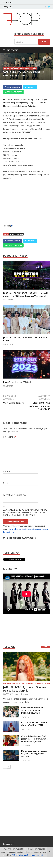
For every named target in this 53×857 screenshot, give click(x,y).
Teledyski (26, 683)
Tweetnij (31, 87)
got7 (12, 234)
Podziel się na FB (13, 87)
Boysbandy (8, 68)
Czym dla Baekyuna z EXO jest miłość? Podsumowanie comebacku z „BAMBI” (34, 739)
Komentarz (9, 437)
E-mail (7, 483)
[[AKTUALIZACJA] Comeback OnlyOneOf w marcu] (26, 334)
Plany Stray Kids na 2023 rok (17, 382)
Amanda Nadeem (21, 694)
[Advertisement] (11, 629)
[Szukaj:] (32, 42)
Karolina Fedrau (21, 75)
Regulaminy (8, 844)
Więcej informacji (20, 855)
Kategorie (12, 50)
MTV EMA (19, 234)
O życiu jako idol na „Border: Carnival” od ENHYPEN (34, 723)
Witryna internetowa (14, 495)
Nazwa (7, 471)
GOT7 (16, 68)
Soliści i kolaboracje (11, 683)
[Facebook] (46, 7)
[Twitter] (48, 7)
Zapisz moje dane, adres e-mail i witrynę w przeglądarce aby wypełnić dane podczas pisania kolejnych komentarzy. (25, 512)
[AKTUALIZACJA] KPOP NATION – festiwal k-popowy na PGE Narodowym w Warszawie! (26, 294)
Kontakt (10, 2)
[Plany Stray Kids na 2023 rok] (26, 379)
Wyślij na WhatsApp (14, 92)
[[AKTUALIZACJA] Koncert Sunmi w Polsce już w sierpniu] (26, 666)
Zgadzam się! (37, 855)
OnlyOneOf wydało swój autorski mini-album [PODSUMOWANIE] (33, 710)
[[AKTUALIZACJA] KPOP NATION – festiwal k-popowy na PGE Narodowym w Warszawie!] (26, 290)
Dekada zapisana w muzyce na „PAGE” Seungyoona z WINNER (34, 753)
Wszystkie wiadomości (27, 68)
